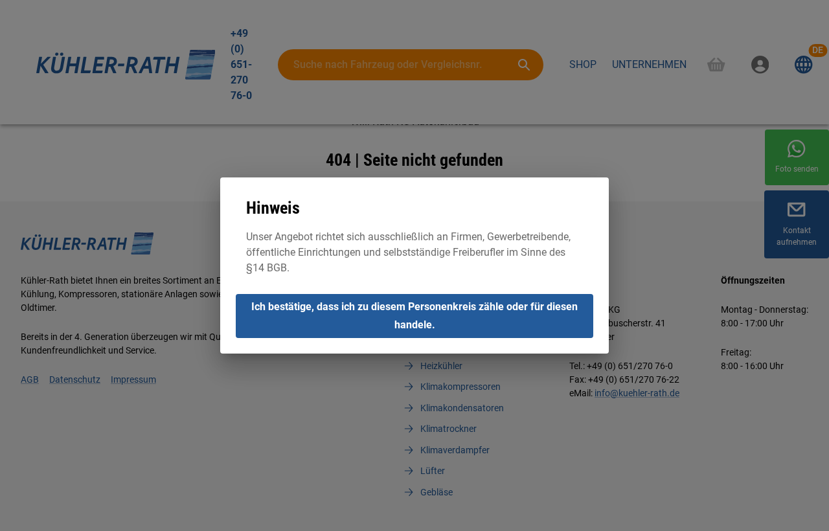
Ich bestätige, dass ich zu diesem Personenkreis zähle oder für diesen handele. (414, 315)
